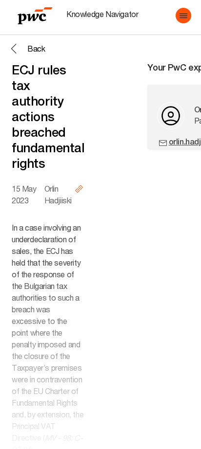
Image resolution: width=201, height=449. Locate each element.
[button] (183, 15)
